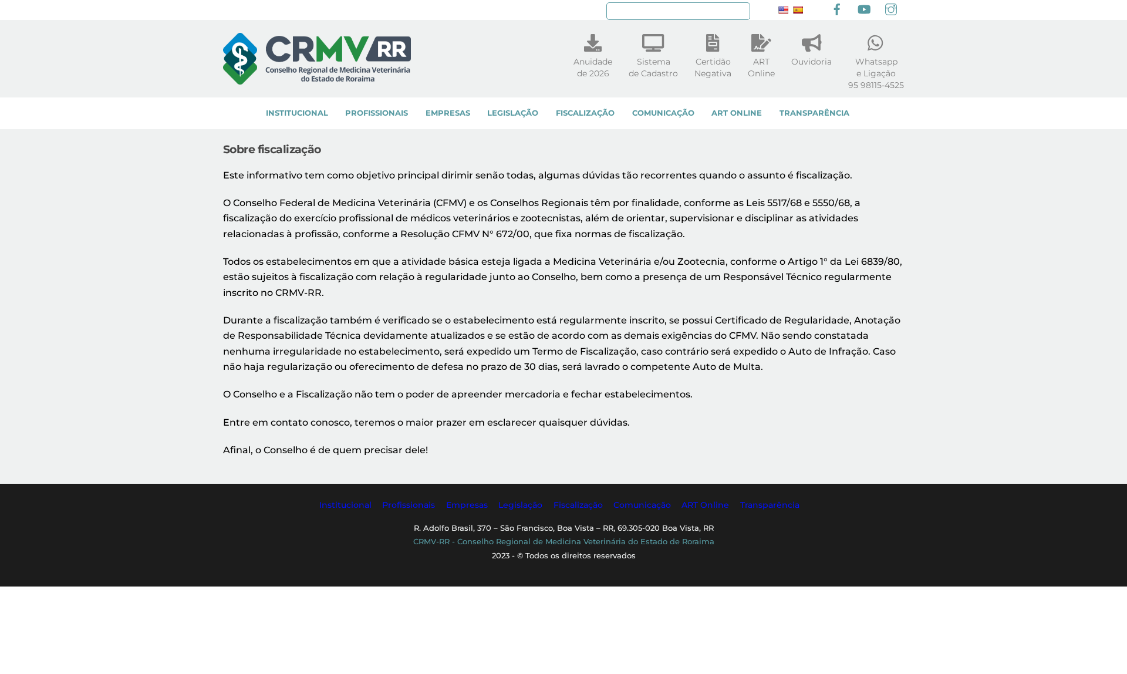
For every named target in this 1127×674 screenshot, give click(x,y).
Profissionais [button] (408, 505)
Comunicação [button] (642, 505)
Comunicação (663, 113)
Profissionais (376, 113)
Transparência (814, 113)
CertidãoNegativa (712, 67)
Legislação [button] (520, 505)
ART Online (736, 113)
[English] (783, 10)
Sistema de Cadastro (653, 67)
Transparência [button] (769, 505)
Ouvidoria (811, 61)
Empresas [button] (467, 505)
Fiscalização (585, 113)
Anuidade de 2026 (592, 67)
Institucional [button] (345, 505)
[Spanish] (797, 10)
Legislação (512, 113)
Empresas (448, 113)
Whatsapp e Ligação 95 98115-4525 (876, 73)
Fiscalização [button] (578, 505)
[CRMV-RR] (317, 79)
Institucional (297, 113)
